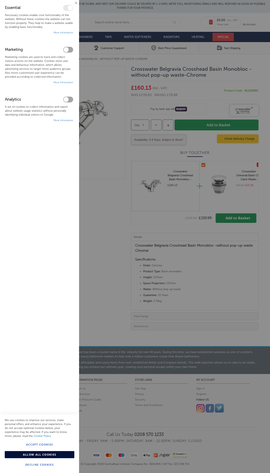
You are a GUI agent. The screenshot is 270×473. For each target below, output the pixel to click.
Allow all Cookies (39, 454)
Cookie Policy (42, 436)
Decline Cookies (39, 464)
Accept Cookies (39, 444)
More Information (63, 32)
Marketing (68, 50)
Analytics (68, 99)
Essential (68, 8)
